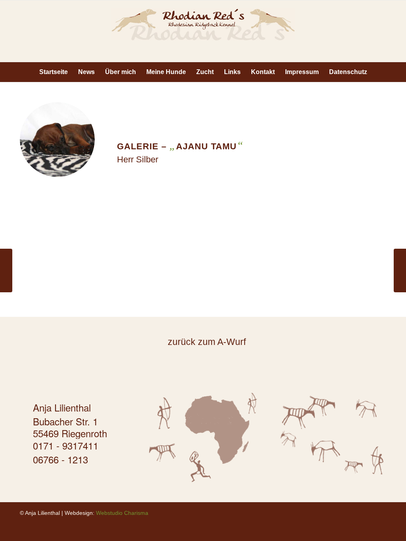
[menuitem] (53, 72)
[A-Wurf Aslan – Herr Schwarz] (6, 270)
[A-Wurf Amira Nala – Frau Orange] (400, 270)
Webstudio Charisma (122, 513)
